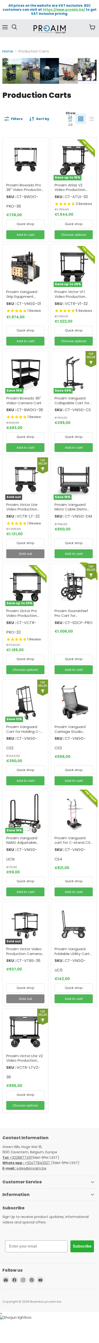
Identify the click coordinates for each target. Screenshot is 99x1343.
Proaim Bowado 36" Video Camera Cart (24, 400)
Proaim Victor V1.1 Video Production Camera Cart (70, 296)
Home (7, 51)
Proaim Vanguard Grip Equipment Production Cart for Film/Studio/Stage (23, 298)
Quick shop (25, 224)
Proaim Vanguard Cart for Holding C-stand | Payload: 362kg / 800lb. (23, 733)
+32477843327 (26, 1162)
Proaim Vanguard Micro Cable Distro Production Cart (71, 509)
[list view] (91, 119)
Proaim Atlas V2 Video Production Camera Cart (70, 190)
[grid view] (80, 119)
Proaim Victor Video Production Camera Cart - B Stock (24, 953)
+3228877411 (16, 1157)
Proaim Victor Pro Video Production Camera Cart (21, 615)
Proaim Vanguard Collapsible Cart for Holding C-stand (72, 403)
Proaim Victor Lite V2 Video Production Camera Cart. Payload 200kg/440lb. (25, 1062)
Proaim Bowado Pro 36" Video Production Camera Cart (24, 190)
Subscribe (82, 1246)
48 (70, 124)
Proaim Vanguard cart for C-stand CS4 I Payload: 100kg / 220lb (74, 845)
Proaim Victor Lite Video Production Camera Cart (21, 509)
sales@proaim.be (24, 1168)
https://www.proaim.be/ (64, 9)
